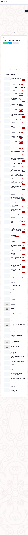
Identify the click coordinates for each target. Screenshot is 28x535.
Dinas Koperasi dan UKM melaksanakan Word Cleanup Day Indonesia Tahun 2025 (17, 176)
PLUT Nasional (13, 319)
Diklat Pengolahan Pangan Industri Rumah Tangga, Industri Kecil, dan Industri (17, 221)
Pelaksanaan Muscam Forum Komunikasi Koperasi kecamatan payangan (17, 252)
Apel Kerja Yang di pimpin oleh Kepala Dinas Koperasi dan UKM (17, 198)
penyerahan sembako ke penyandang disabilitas (15, 99)
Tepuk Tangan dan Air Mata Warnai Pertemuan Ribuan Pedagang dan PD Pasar (16, 373)
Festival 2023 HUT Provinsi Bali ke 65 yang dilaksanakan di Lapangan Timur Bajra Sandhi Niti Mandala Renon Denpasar (17, 228)
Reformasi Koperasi (14, 341)
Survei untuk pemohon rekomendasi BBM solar (15, 77)
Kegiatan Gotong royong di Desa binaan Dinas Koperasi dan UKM (17, 215)
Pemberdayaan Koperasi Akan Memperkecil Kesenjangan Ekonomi (17, 335)
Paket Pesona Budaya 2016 (16, 313)
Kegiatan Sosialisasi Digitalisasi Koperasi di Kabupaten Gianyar (17, 258)
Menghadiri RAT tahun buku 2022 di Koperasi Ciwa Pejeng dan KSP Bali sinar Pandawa (17, 264)
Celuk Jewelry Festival (15, 298)
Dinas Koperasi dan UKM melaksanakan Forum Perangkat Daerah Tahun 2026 (17, 158)
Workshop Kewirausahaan (16, 292)
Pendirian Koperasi (14, 281)
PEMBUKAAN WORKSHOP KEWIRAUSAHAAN (15, 187)
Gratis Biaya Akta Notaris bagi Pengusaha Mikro (16, 390)
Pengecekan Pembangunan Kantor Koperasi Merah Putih (16, 169)
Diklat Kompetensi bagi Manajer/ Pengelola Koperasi (17, 362)
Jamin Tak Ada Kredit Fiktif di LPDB (17, 303)
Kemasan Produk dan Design (16, 83)
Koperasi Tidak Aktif (14, 346)
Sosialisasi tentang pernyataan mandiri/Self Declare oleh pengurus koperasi (17, 204)
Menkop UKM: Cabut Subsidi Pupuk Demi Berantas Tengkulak (17, 379)
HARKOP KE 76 (13, 235)
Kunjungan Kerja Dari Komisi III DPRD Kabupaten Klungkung (16, 275)
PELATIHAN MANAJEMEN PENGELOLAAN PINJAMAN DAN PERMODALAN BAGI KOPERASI (16, 287)
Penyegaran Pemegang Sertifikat (17, 324)
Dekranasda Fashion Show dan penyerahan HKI (17, 152)
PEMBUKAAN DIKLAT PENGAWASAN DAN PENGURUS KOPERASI (17, 192)
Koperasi (12, 308)
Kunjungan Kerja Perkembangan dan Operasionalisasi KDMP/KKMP (17, 181)
